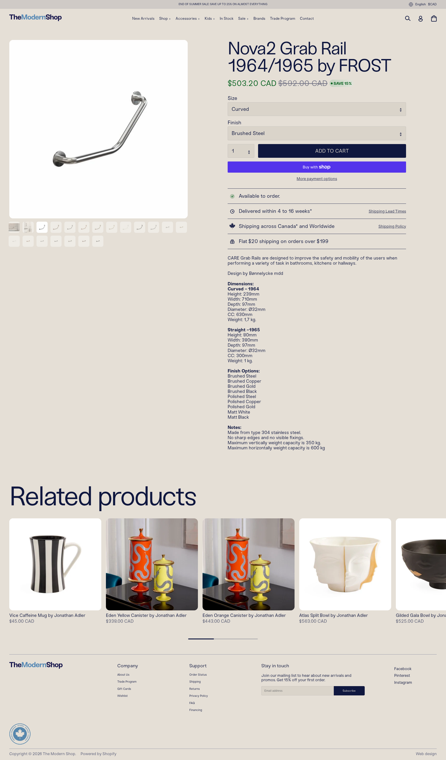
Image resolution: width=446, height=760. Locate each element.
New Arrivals (143, 18)
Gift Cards (124, 689)
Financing (195, 710)
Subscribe (349, 690)
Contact (307, 18)
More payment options (317, 179)
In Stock (226, 18)
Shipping (195, 681)
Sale (242, 18)
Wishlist (122, 695)
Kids (209, 18)
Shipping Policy (392, 226)
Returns (194, 689)
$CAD (432, 4)
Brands (259, 18)
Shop (164, 18)
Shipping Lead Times (387, 211)
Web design (426, 753)
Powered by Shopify (98, 753)
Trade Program (282, 18)
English (420, 4)
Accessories (187, 18)
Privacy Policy (198, 695)
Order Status (198, 674)
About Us (123, 674)
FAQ (192, 703)
